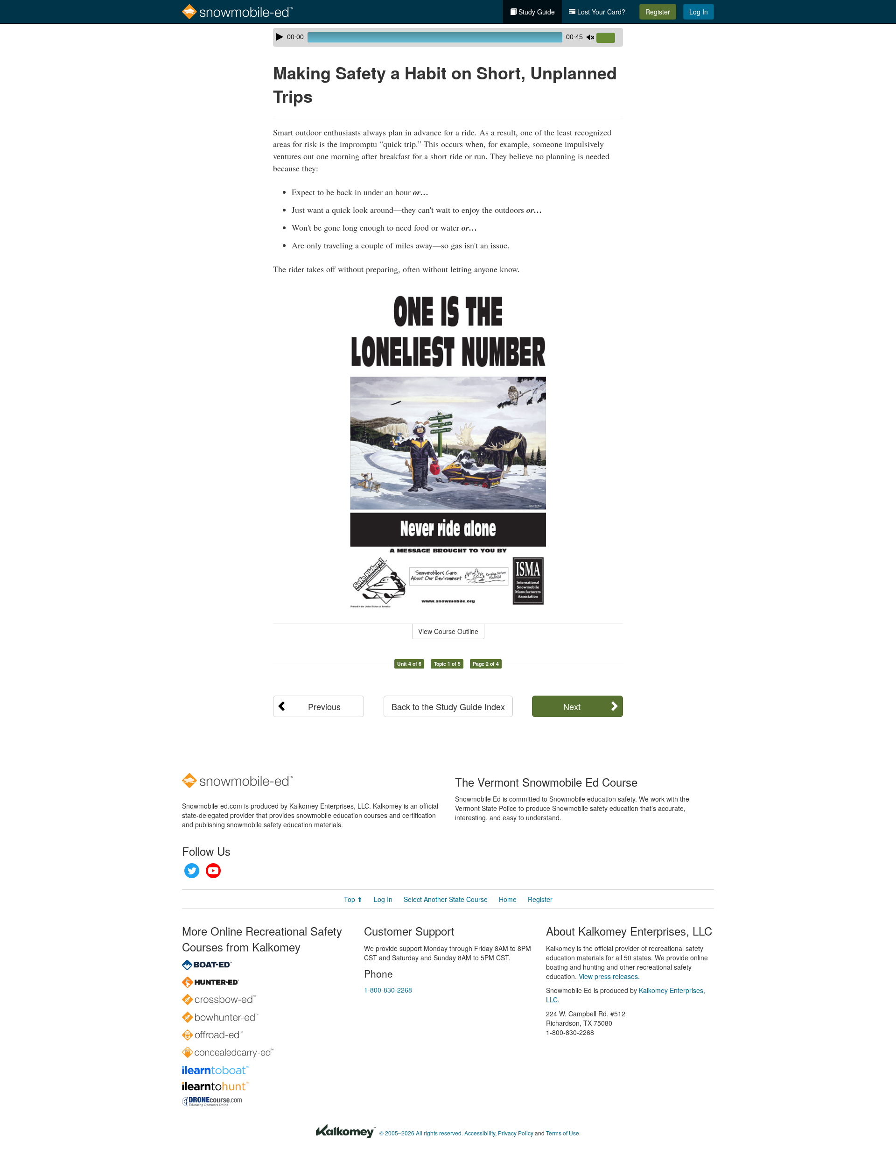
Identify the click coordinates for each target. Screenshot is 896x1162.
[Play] (279, 37)
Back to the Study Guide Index (448, 706)
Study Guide (536, 11)
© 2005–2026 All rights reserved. (421, 1133)
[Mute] (590, 37)
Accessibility (479, 1133)
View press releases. (609, 976)
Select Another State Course (446, 899)
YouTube (213, 870)
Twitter (191, 870)
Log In (698, 11)
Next (572, 706)
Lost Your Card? (600, 11)
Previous (324, 706)
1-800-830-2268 (388, 989)
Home (508, 899)
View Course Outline (448, 631)
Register (657, 11)
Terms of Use (562, 1133)
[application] (448, 37)
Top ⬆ (353, 899)
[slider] (609, 38)
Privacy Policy (515, 1133)
